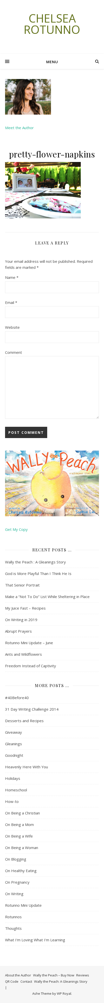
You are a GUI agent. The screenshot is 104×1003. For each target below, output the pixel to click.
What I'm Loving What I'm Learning (35, 939)
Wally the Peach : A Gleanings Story (35, 561)
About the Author (18, 975)
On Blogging (15, 859)
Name (11, 277)
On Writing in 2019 (21, 619)
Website (12, 327)
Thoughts (13, 928)
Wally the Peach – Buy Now (53, 975)
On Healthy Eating (21, 870)
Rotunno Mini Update (23, 905)
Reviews (82, 975)
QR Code (11, 981)
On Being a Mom (19, 824)
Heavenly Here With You (26, 766)
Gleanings (13, 743)
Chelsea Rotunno (52, 24)
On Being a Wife (19, 836)
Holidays (12, 778)
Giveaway (13, 732)
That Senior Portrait (22, 585)
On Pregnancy (17, 882)
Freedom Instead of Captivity (30, 665)
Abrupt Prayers (18, 631)
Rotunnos (13, 916)
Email (11, 302)
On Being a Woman (21, 847)
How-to (12, 801)
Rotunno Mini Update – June (29, 642)
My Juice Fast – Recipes (25, 608)
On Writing (14, 893)
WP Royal (64, 993)
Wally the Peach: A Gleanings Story (60, 981)
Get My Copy (16, 529)
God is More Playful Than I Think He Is (38, 573)
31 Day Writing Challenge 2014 (32, 709)
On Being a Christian (22, 812)
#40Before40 (17, 697)
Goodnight (14, 755)
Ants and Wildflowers (23, 654)
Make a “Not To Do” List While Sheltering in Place (47, 596)
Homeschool (16, 789)
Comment (13, 352)
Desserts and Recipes (24, 720)
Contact (26, 981)
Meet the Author (19, 127)
